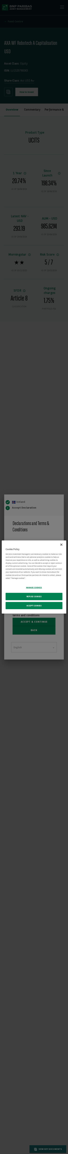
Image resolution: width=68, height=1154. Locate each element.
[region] (34, 577)
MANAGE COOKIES (34, 587)
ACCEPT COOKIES (34, 605)
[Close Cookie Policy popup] (61, 544)
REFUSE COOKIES (34, 596)
